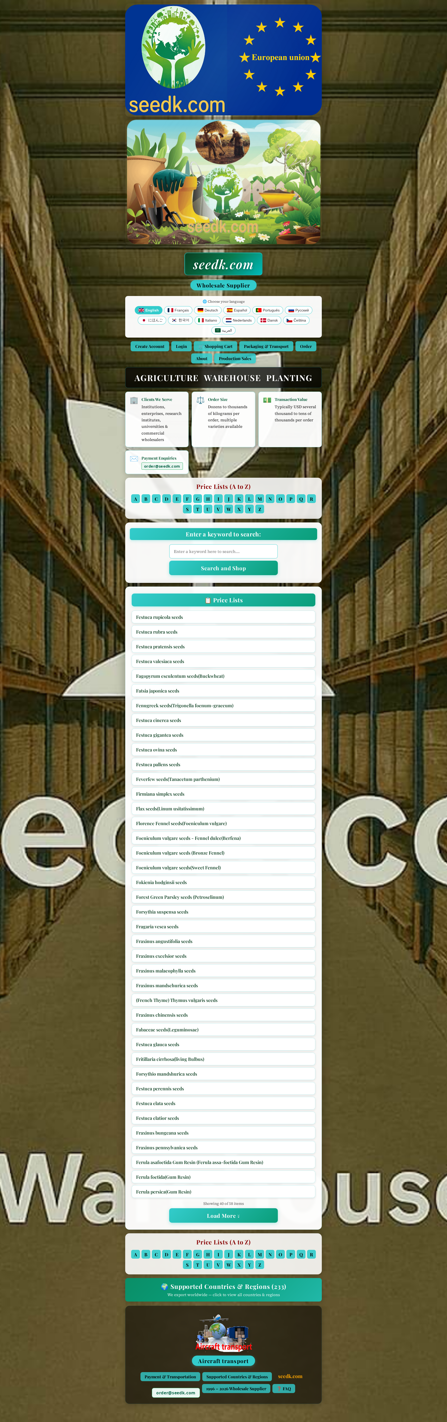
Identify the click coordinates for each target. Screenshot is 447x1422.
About (201, 358)
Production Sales (235, 358)
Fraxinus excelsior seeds (161, 956)
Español (240, 310)
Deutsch (211, 310)
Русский (302, 310)
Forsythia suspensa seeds (162, 912)
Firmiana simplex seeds (160, 794)
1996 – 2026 (236, 1388)
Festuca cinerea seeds (158, 720)
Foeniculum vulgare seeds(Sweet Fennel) (178, 867)
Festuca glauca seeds (157, 1044)
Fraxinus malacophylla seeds (166, 971)
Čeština (300, 320)
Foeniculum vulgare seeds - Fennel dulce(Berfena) (188, 838)
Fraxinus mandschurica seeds (167, 985)
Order (306, 346)
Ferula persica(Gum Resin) (163, 1192)
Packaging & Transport (266, 346)
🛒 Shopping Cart (215, 346)
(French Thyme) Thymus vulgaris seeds (177, 1000)
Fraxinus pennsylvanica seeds (167, 1147)
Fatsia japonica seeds (157, 691)
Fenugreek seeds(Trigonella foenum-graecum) (184, 705)
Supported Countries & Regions (237, 1376)
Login (181, 346)
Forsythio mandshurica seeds (166, 1074)
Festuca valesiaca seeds (160, 661)
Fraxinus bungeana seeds (162, 1133)
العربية (227, 330)
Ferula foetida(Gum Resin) (163, 1177)
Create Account (150, 346)
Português (271, 310)
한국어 (183, 320)
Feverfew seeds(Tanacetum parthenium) (178, 779)
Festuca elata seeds (155, 1103)
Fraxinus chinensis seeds (162, 1015)
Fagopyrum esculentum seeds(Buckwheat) (180, 676)
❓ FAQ (284, 1388)
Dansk (272, 320)
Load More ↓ (223, 1215)
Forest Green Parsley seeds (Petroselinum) (180, 897)
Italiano (211, 320)
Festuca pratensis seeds (160, 646)
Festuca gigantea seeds (159, 735)
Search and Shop (223, 568)
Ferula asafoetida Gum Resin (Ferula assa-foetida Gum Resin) (199, 1162)
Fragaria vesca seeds (157, 926)
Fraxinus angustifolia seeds (164, 941)
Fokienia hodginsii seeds (161, 882)
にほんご (155, 320)
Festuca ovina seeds (156, 749)
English (152, 310)
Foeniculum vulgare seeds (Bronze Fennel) (180, 853)
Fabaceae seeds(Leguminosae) (167, 1029)
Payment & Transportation (170, 1376)
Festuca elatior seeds (157, 1118)
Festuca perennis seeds (160, 1088)
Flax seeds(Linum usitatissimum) (170, 808)
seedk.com (223, 264)
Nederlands (242, 320)
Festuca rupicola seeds (159, 617)
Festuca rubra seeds (156, 632)
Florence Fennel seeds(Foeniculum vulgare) (181, 823)
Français (182, 310)
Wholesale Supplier (223, 285)
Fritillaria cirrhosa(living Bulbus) (170, 1059)
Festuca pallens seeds (158, 764)
